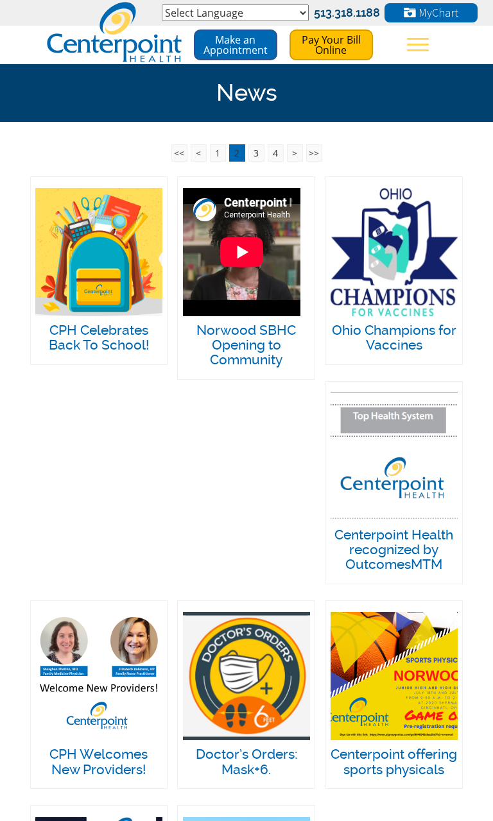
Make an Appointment (235, 45)
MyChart (437, 12)
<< (179, 153)
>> (314, 153)
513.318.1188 (347, 12)
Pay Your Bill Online (331, 45)
